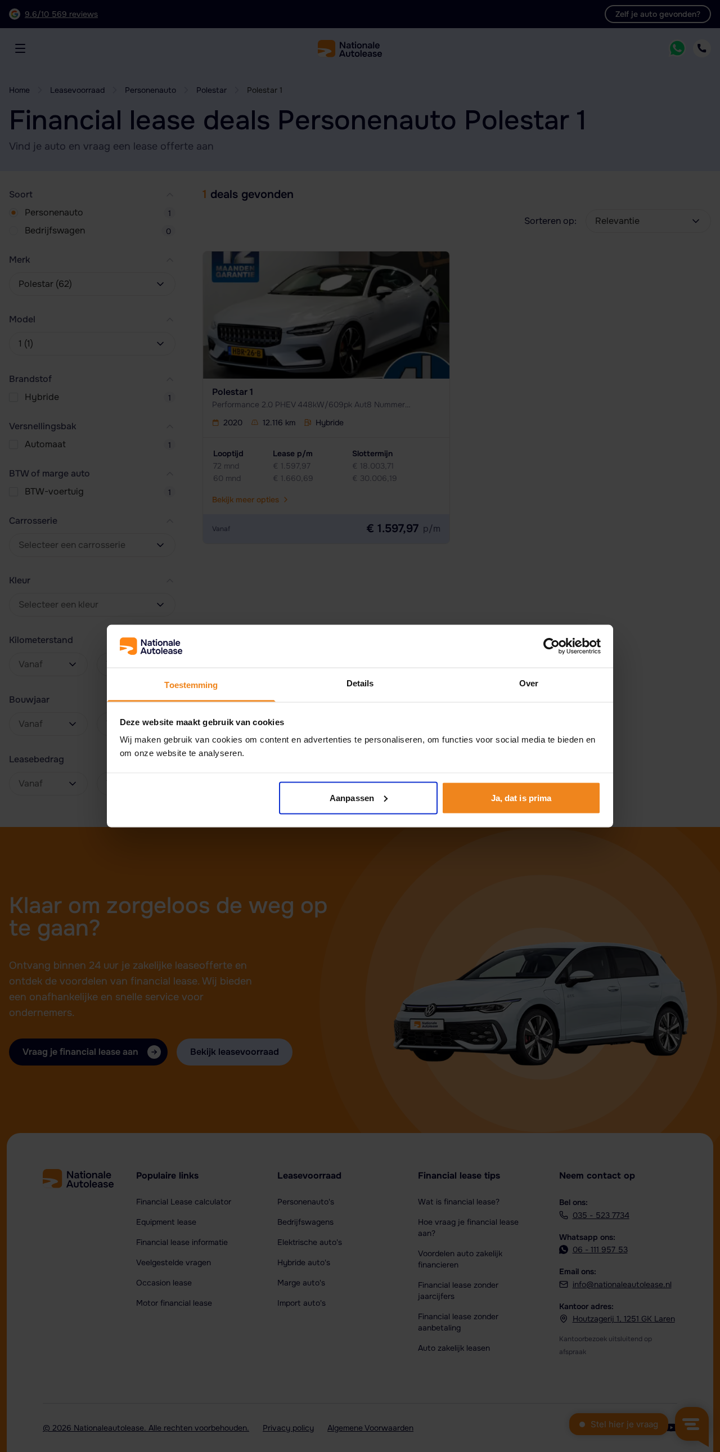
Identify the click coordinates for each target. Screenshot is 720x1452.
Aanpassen (352, 797)
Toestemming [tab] (191, 685)
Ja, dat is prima (521, 797)
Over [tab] (528, 683)
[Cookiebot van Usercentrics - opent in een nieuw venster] (551, 646)
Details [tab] (360, 683)
